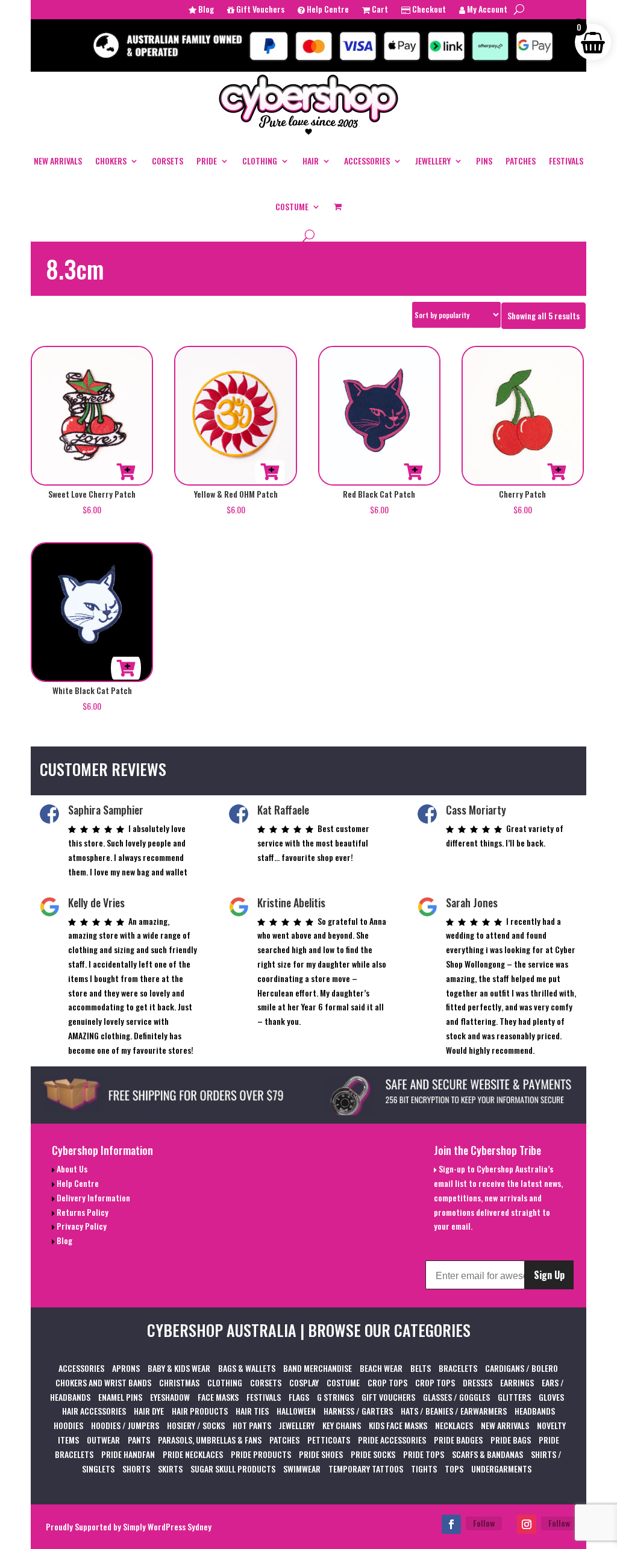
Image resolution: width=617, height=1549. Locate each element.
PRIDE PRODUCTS (261, 1454)
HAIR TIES (252, 1410)
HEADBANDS (535, 1410)
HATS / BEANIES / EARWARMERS (454, 1410)
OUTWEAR (103, 1439)
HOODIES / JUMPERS (125, 1425)
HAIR (310, 160)
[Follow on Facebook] (451, 1524)
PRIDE (206, 160)
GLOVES (551, 1397)
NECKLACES (454, 1425)
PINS (484, 160)
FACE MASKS (218, 1397)
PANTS (139, 1439)
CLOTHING (259, 160)
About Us (71, 1168)
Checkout (428, 10)
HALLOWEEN (296, 1410)
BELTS (420, 1368)
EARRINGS (517, 1382)
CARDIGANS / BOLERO (521, 1368)
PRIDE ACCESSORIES (392, 1439)
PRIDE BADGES (458, 1439)
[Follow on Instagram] (526, 1524)
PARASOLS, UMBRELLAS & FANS (210, 1439)
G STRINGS (335, 1397)
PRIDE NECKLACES (193, 1454)
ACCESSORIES (367, 160)
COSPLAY (304, 1382)
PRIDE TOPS (423, 1454)
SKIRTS (170, 1468)
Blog (205, 10)
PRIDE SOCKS (373, 1454)
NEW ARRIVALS (58, 160)
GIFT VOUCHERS (388, 1397)
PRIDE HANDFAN (128, 1454)
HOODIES (68, 1425)
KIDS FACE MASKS (398, 1425)
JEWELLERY (433, 160)
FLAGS (299, 1397)
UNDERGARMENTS (501, 1468)
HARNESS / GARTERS (358, 1410)
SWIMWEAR (302, 1468)
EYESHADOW (170, 1397)
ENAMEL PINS (120, 1397)
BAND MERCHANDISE (317, 1368)
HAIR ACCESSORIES (94, 1410)
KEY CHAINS (341, 1425)
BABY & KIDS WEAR (179, 1368)
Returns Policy (81, 1212)
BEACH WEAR (381, 1368)
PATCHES (521, 160)
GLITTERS (514, 1397)
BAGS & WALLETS (246, 1368)
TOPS (454, 1468)
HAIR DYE (149, 1410)
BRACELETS (458, 1368)
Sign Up (549, 1275)
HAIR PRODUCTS (200, 1410)
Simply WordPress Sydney (167, 1526)
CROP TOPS (387, 1382)
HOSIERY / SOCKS (196, 1425)
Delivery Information (92, 1197)
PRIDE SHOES (321, 1454)
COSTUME (291, 206)
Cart (379, 10)
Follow (484, 1522)
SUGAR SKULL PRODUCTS (232, 1468)
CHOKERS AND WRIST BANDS (103, 1382)
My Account (486, 10)
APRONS (126, 1368)
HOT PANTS (252, 1425)
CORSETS (167, 160)
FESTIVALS (566, 160)
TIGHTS (424, 1468)
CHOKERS (111, 160)
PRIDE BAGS (510, 1439)
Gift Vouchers (259, 10)
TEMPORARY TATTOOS (365, 1468)
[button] (126, 472)
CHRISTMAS (179, 1382)
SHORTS (136, 1468)
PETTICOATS (328, 1439)
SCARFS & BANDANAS (487, 1454)
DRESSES (477, 1382)
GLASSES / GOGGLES (456, 1397)
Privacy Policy (81, 1225)
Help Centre (327, 10)
